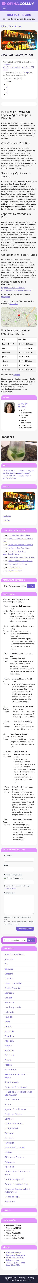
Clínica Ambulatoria (14, 1123)
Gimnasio (9, 1002)
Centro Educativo (13, 988)
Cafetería (9, 973)
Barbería (9, 968)
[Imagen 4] (13, 458)
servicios (6, 470)
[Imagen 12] (27, 458)
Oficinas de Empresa (14, 1157)
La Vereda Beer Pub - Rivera (20, 548)
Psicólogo (9, 1166)
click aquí (25, 72)
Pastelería (9, 1055)
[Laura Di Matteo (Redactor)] (9, 407)
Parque (8, 1045)
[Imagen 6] (17, 458)
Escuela (8, 997)
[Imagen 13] (29, 458)
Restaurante (10, 1069)
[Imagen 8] (20, 458)
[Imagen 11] (26, 458)
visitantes (23, 470)
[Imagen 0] (6, 458)
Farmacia (9, 1133)
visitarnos (17, 475)
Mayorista (9, 1031)
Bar (6, 964)
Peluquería (10, 1162)
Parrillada (9, 1050)
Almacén (9, 959)
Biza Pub (17, 375)
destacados (7, 475)
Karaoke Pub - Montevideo (19, 535)
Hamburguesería (13, 1007)
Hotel (7, 1021)
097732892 (5, 297)
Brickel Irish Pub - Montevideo (21, 561)
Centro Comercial (13, 983)
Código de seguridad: (12, 875)
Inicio (4, 26)
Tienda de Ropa (12, 1196)
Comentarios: (9, 893)
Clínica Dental (11, 1128)
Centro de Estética (13, 1114)
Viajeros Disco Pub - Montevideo (21, 557)
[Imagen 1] (8, 458)
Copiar (31, 586)
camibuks (7, 516)
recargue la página (10, 888)
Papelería (9, 1040)
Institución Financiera (15, 1147)
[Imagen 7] (19, 458)
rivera (13, 478)
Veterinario (10, 1201)
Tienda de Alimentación (16, 1087)
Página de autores (13, 1252)
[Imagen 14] (31, 458)
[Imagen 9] (22, 458)
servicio (6, 473)
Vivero (8, 1104)
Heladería (9, 1012)
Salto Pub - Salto (15, 567)
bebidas (13, 473)
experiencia (26, 475)
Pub (11, 26)
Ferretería (9, 1138)
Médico (8, 1152)
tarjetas (31, 470)
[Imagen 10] (24, 458)
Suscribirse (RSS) (13, 1265)
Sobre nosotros (12, 1260)
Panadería (9, 1036)
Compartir (7, 64)
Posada (8, 1064)
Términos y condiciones (15, 1262)
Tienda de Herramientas (16, 1184)
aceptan (20, 473)
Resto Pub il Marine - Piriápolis (21, 545)
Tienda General (12, 1099)
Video (5, 69)
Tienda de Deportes (14, 1179)
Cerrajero (9, 1118)
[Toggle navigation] (4, 8)
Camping (9, 978)
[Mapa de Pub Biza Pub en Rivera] (19, 316)
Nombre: (7, 855)
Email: (6, 865)
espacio (27, 473)
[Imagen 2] (10, 458)
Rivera (18, 26)
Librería (8, 1026)
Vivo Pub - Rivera (15, 571)
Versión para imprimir (12, 67)
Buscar (31, 940)
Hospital (9, 1016)
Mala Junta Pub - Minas (18, 564)
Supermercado (12, 1082)
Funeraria (9, 1142)
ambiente (7, 478)
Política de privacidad (14, 1257)
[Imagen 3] (11, 458)
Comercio (9, 992)
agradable (15, 470)
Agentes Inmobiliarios (15, 1109)
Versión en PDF (28, 67)
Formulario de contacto (15, 1255)
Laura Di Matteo (23, 405)
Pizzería (8, 1060)
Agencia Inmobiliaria (14, 954)
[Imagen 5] (15, 458)
